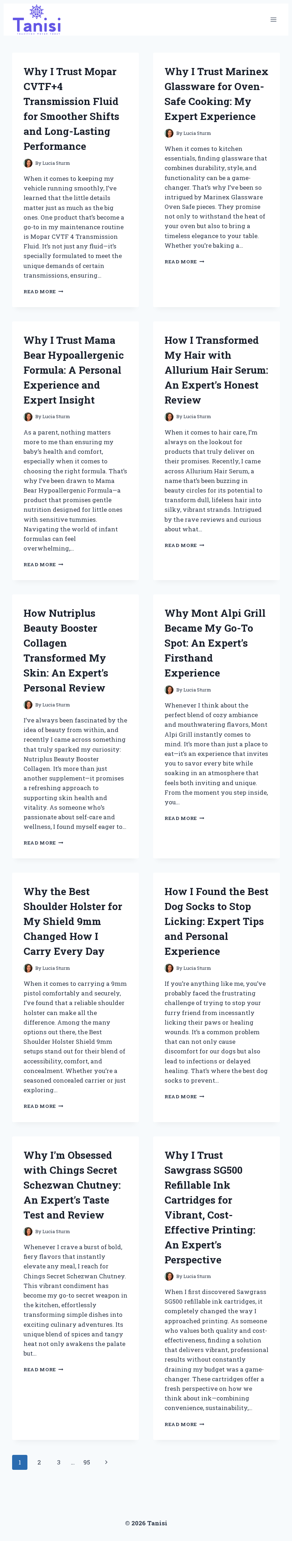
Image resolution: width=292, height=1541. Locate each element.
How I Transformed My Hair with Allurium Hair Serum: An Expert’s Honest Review (216, 369)
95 (86, 1462)
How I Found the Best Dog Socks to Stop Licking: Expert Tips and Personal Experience (216, 921)
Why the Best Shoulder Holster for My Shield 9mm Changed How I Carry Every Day (73, 921)
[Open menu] (273, 19)
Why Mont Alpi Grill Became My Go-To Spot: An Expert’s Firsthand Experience (215, 642)
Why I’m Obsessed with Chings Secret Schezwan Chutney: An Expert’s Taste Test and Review (72, 1184)
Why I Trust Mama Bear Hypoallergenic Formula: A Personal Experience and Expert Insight (74, 369)
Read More (43, 291)
